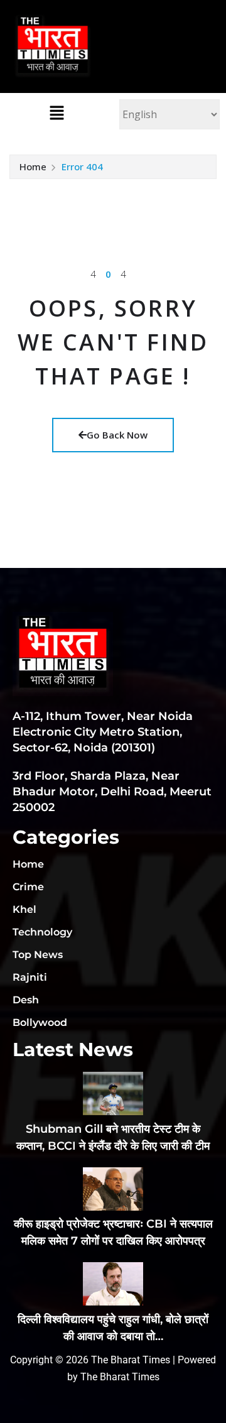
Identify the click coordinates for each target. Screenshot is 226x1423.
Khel (24, 909)
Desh (26, 1000)
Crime (28, 887)
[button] (56, 112)
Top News (38, 955)
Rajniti (30, 977)
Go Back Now (117, 434)
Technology (42, 932)
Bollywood (40, 1022)
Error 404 (82, 166)
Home (32, 166)
